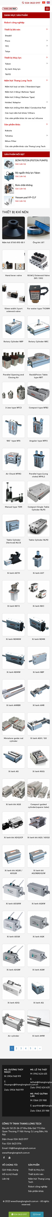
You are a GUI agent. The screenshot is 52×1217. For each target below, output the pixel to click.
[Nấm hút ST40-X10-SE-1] (13, 228)
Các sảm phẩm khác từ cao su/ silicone (24, 118)
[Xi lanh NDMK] (38, 624)
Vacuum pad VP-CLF (25, 197)
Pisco (7, 41)
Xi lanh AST (38, 573)
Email (38, 1214)
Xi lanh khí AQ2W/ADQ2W (38, 871)
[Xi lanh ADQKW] (13, 889)
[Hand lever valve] (13, 261)
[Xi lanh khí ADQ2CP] (13, 823)
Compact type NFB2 (38, 407)
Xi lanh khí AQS (13, 804)
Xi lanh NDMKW (13, 639)
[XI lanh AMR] (38, 690)
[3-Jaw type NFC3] (13, 393)
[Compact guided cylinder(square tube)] (38, 790)
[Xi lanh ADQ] (13, 988)
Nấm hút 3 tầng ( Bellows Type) (20, 97)
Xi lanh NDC (38, 606)
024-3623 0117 (20, 1214)
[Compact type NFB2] (38, 393)
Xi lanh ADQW (13, 969)
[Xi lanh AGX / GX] (38, 724)
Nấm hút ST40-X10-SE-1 (13, 242)
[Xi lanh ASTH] (13, 558)
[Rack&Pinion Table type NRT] (38, 360)
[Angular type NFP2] (38, 426)
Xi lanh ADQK (13, 936)
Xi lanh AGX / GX (38, 738)
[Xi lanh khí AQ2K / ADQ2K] (13, 856)
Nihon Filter (10, 141)
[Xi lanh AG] (13, 757)
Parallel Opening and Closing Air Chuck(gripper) (13, 376)
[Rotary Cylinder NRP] (13, 327)
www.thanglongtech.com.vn (16, 1152)
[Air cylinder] (13, 1021)
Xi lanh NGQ (39, 771)
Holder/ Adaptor (13, 102)
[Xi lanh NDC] (38, 591)
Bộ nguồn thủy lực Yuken (27, 172)
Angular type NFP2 (38, 441)
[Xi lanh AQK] (38, 922)
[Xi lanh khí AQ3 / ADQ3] (38, 823)
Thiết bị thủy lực (12, 57)
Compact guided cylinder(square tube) (38, 805)
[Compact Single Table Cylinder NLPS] (38, 492)
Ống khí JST (38, 242)
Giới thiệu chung (10, 1169)
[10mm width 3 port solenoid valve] (13, 294)
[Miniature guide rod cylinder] (13, 724)
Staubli (8, 35)
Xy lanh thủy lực (13, 69)
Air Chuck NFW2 (13, 474)
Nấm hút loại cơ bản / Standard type (22, 86)
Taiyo (7, 51)
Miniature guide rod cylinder (13, 739)
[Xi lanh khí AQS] (13, 790)
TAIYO (8, 74)
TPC (7, 46)
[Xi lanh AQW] (38, 955)
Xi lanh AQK (38, 936)
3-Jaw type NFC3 (13, 407)
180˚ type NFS (13, 441)
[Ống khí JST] (38, 228)
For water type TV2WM (38, 308)
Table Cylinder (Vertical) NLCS (13, 541)
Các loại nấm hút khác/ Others (20, 113)
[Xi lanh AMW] (38, 1021)
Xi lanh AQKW (38, 903)
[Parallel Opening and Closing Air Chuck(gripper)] (13, 360)
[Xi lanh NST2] (13, 591)
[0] (43, 2)
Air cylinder (13, 1036)
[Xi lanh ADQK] (13, 922)
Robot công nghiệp (14, 22)
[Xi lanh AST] (38, 558)
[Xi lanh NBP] (38, 657)
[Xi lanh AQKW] (38, 889)
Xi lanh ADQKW (13, 903)
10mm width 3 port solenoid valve (13, 309)
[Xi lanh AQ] (38, 988)
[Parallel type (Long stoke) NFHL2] (38, 459)
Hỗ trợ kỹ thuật (10, 1174)
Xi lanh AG (13, 771)
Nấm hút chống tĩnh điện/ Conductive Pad (25, 107)
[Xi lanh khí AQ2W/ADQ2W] (38, 856)
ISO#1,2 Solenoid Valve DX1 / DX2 (38, 276)
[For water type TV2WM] (38, 294)
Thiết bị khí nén (12, 29)
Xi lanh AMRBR (13, 705)
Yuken (8, 64)
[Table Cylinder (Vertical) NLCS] (13, 525)
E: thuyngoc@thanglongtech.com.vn (14, 1083)
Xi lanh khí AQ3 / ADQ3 (38, 837)
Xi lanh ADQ (13, 1002)
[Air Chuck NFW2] (13, 459)
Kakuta (8, 130)
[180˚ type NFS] (13, 426)
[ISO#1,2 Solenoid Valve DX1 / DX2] (38, 261)
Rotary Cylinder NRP (13, 341)
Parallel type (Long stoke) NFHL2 (38, 475)
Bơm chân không (23, 185)
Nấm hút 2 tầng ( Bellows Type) (20, 92)
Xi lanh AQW (38, 969)
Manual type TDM (13, 507)
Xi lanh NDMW (13, 672)
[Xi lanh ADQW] (13, 955)
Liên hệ (5, 1178)
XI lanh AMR (38, 705)
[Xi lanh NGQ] (38, 757)
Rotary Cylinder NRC (38, 341)
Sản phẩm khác (12, 124)
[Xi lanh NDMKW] (13, 624)
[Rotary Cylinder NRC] (38, 327)
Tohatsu (9, 136)
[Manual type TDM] (13, 492)
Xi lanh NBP (38, 672)
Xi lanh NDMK (38, 639)
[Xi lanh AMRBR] (13, 690)
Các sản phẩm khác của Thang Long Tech (25, 146)
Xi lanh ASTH (13, 573)
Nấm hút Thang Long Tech (18, 80)
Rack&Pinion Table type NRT (38, 376)
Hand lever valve (13, 275)
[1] (48, 2)
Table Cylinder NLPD (38, 540)
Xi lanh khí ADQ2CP (13, 837)
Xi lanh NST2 (13, 606)
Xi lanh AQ (38, 1002)
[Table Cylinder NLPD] (38, 525)
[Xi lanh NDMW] (13, 657)
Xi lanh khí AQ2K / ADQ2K (13, 871)
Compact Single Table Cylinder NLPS (38, 508)
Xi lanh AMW (38, 1036)
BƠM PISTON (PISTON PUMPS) (31, 160)
